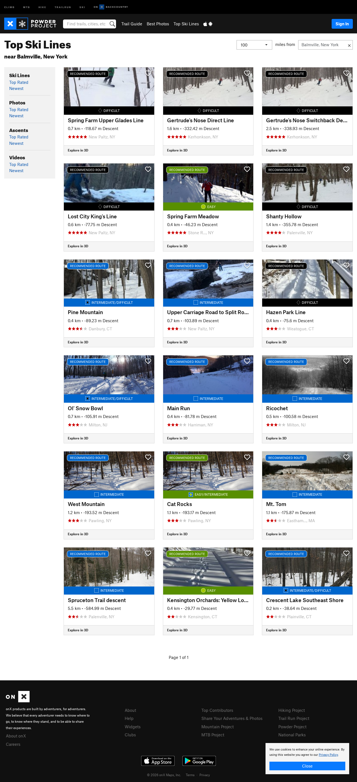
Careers (13, 744)
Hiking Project (291, 710)
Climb (9, 7)
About (130, 710)
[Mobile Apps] (207, 23)
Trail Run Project (293, 718)
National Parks (292, 734)
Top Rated (18, 82)
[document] (307, 758)
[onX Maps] (18, 700)
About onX (16, 735)
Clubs (130, 734)
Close (307, 765)
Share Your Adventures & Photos (231, 718)
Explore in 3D (78, 150)
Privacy (204, 775)
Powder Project (292, 726)
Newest (16, 88)
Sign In (342, 23)
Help (129, 718)
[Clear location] (349, 45)
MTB (26, 7)
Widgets (133, 726)
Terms (190, 775)
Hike (42, 7)
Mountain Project (217, 726)
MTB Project (212, 734)
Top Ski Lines (186, 23)
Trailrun (63, 7)
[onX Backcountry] (111, 7)
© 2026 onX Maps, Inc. (164, 775)
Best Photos (158, 23)
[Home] (33, 24)
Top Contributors (217, 710)
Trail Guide (131, 23)
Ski (82, 7)
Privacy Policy (328, 755)
